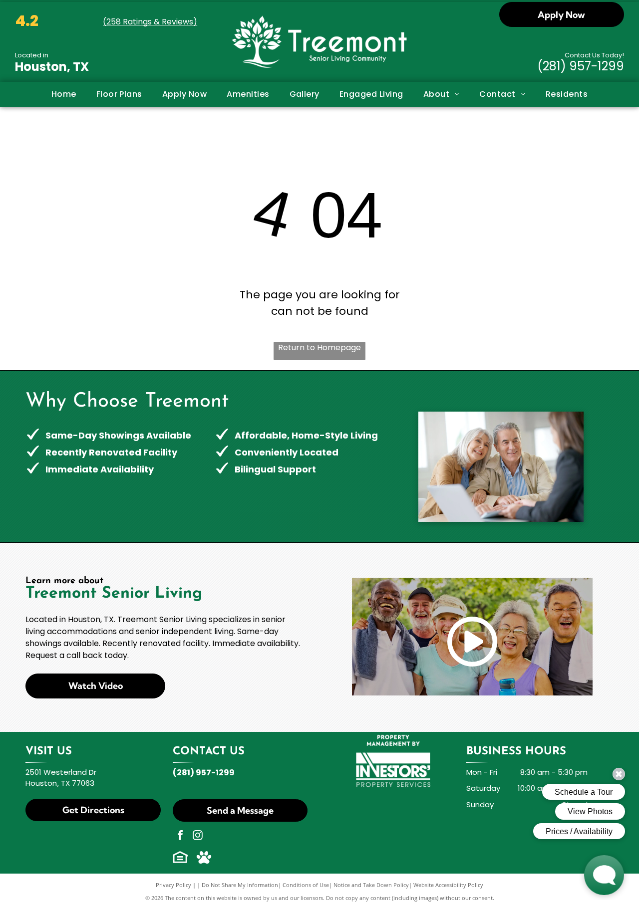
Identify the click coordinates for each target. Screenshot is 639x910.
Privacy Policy (173, 885)
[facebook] (180, 836)
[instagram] (197, 836)
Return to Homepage (319, 347)
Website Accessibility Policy (448, 885)
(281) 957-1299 (580, 66)
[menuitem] (63, 94)
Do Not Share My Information (240, 885)
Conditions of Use (306, 885)
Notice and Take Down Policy (371, 885)
